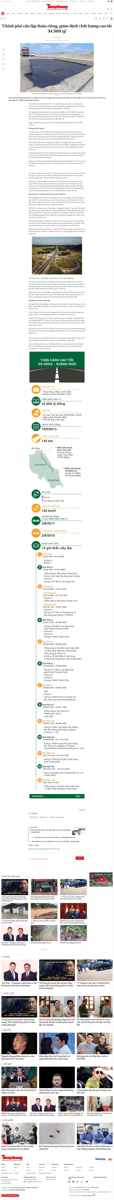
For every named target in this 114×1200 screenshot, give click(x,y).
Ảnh (27, 1164)
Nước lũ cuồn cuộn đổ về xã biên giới (43, 922)
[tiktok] (78, 1182)
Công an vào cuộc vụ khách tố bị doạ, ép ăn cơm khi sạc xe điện (72, 898)
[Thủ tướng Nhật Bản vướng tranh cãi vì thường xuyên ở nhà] (100, 1104)
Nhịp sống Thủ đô (31, 1173)
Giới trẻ (45, 13)
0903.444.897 (52, 1179)
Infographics (68, 1164)
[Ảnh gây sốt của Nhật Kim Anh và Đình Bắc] (95, 1043)
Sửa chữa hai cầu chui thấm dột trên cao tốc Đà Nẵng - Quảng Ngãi (55, 841)
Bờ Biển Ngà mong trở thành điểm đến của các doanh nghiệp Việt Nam (72, 922)
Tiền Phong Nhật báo (47, 1)
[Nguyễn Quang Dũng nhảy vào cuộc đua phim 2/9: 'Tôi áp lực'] (19, 1043)
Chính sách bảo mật (100, 1177)
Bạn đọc (91, 1170)
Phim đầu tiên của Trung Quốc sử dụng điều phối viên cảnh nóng (54, 1057)
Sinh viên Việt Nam (61, 1)
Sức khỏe (32, 13)
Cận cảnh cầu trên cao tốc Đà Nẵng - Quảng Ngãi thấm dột (54, 837)
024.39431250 (7, 1183)
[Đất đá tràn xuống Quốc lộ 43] (73, 933)
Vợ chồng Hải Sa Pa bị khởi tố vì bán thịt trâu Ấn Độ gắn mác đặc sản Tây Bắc (93, 1022)
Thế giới (39, 13)
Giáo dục (87, 13)
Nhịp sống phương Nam (45, 1173)
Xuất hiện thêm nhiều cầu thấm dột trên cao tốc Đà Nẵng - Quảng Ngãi (50, 831)
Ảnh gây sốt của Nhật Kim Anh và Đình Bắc (92, 1057)
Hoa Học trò (73, 1)
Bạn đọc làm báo (11, 1195)
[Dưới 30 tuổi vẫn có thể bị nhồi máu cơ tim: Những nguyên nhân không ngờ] (95, 1133)
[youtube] (112, 1)
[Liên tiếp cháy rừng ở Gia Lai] (44, 933)
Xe (70, 13)
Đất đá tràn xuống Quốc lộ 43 (70, 943)
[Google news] (87, 1181)
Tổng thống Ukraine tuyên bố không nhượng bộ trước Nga (56, 1091)
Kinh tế (13, 13)
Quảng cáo (90, 1)
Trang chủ (2, 13)
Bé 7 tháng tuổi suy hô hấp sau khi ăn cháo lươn (56, 1147)
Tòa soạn (82, 1)
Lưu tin (3, 59)
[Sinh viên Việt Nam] (100, 1159)
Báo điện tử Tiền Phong (57, 7)
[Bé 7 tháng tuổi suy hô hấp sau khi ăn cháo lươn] (57, 1133)
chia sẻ (96, 18)
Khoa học (93, 13)
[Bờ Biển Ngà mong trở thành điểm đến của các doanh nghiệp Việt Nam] (73, 911)
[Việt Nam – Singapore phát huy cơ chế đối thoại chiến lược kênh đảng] (14, 933)
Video (105, 13)
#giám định (43, 817)
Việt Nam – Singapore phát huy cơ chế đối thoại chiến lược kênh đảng (13, 944)
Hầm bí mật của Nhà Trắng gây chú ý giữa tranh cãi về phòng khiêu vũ (70, 1114)
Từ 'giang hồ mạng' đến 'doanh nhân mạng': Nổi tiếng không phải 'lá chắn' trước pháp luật (14, 899)
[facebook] (109, 1)
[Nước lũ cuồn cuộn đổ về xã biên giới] (44, 911)
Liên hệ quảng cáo (30, 1177)
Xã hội (8, 13)
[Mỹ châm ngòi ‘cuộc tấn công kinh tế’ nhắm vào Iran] (19, 1077)
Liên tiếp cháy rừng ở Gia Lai (41, 943)
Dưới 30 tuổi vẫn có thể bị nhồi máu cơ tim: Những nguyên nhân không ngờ (95, 1147)
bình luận (107, 18)
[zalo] (83, 1181)
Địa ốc (26, 13)
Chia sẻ (3, 54)
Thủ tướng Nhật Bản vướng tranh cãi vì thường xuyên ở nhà (99, 1114)
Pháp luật (51, 13)
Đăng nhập (32, 849)
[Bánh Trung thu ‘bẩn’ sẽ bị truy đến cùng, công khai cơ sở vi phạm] (19, 1133)
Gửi (80, 858)
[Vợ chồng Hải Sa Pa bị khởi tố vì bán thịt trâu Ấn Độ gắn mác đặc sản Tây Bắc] (95, 1007)
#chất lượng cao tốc (57, 817)
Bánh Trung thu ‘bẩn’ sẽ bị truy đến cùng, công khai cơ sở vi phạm (17, 1147)
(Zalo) (35, 1179)
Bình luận (3, 64)
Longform (54, 1164)
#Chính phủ (33, 817)
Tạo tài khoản (43, 849)
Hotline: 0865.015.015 (33, 1)
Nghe (3, 50)
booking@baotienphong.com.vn (34, 1181)
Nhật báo (17, 1164)
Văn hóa (75, 13)
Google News (111, 18)
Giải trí (81, 13)
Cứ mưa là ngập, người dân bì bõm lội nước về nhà (14, 922)
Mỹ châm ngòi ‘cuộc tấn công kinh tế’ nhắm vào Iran (18, 1091)
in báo (103, 18)
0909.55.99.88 (30, 1179)
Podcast (42, 1164)
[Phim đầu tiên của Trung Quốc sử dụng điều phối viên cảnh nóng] (57, 1043)
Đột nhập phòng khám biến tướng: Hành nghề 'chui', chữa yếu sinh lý (43, 898)
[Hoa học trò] (110, 1159)
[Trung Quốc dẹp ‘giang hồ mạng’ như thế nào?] (95, 1077)
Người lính (65, 13)
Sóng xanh (20, 13)
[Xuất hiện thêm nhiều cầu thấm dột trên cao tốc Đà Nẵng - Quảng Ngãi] (78, 831)
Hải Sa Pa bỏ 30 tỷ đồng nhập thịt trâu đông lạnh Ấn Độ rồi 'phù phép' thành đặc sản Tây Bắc (57, 1022)
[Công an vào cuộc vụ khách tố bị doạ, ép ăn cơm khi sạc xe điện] (73, 887)
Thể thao (58, 13)
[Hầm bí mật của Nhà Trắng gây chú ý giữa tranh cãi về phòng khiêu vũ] (71, 1104)
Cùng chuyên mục (10, 876)
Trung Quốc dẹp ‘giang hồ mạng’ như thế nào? (94, 1091)
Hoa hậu (100, 13)
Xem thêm (111, 13)
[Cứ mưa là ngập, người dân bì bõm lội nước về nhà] (14, 911)
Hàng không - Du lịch (7, 1173)
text (100, 18)
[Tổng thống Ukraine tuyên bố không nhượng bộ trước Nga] (57, 1077)
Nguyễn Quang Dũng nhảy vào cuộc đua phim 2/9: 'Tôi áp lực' (18, 1057)
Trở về (3, 68)
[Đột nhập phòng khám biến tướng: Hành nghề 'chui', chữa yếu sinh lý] (44, 887)
